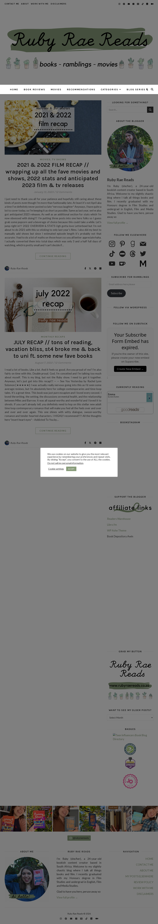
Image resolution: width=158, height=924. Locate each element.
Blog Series (136, 89)
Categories (109, 89)
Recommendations (81, 89)
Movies (56, 89)
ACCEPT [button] (71, 469)
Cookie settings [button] (56, 469)
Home (14, 89)
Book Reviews (34, 89)
